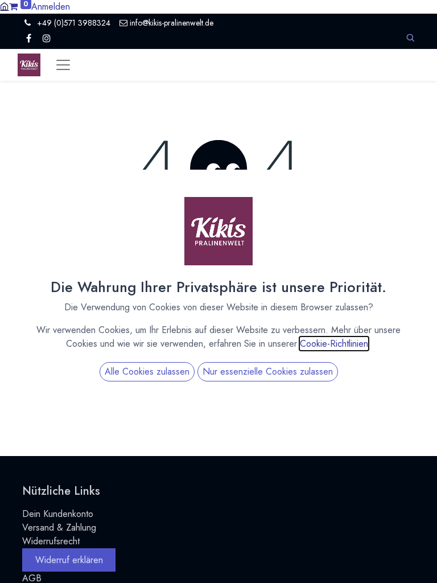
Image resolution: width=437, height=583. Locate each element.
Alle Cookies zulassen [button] (147, 371)
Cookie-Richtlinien (334, 343)
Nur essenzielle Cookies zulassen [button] (268, 371)
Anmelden (50, 6)
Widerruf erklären (69, 559)
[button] (410, 37)
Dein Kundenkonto (57, 513)
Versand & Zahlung (59, 527)
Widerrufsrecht (51, 541)
